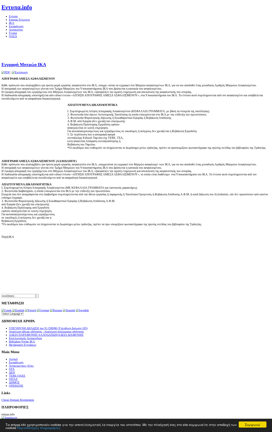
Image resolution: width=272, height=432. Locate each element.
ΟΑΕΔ (13, 36)
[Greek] (6, 310)
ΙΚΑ (11, 23)
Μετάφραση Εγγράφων (22, 344)
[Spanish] (69, 310)
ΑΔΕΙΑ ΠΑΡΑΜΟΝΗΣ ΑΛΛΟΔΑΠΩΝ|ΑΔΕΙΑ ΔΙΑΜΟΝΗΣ (46, 334)
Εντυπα (13, 16)
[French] (30, 310)
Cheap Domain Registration (17, 400)
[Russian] (56, 310)
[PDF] (5, 72)
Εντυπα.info (16, 7)
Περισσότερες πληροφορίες (39, 427)
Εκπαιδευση (16, 26)
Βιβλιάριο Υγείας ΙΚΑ (22, 341)
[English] (18, 310)
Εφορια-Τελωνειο (19, 19)
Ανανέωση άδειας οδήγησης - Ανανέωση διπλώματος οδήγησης (46, 331)
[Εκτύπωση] (20, 72)
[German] (43, 310)
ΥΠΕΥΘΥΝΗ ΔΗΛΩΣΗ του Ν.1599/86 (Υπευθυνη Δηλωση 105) (48, 328)
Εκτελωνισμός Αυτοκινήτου (25, 338)
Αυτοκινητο (16, 29)
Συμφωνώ (252, 424)
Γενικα (13, 33)
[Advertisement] (68, 49)
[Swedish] (82, 310)
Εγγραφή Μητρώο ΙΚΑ (23, 64)
